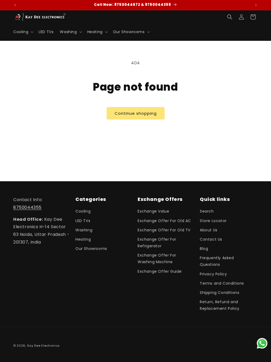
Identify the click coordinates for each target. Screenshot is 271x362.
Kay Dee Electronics (43, 345)
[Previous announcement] (15, 5)
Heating (83, 239)
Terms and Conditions (222, 283)
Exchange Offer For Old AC (164, 220)
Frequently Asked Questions (217, 261)
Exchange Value (153, 211)
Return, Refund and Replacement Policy (220, 305)
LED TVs (82, 220)
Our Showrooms (91, 248)
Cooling (83, 211)
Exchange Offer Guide (160, 271)
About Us (209, 230)
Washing (83, 230)
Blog (204, 248)
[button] (22, 31)
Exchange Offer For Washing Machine (157, 258)
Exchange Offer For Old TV (164, 230)
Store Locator (213, 220)
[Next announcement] (256, 5)
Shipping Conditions (219, 292)
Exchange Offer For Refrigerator (157, 243)
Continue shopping (136, 113)
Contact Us (211, 239)
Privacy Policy (213, 274)
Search (207, 211)
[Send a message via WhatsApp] (262, 343)
